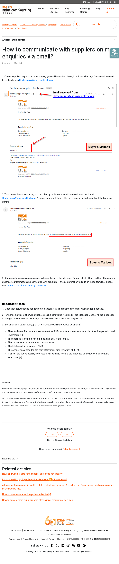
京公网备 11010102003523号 (98, 539)
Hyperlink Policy (47, 539)
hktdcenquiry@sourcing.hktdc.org (36, 80)
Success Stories (54, 10)
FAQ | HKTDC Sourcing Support (33, 25)
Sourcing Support (9, 25)
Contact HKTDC (45, 530)
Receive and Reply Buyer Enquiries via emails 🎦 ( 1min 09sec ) (34, 479)
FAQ (97, 8)
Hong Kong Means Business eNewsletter (91, 530)
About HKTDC (30, 530)
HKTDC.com (16, 530)
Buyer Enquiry (22, 28)
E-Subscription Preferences (59, 535)
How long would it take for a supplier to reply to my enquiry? (32, 473)
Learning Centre (85, 10)
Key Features (69, 10)
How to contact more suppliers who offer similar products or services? (38, 500)
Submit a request (71, 449)
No (67, 434)
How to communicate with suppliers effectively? (26, 494)
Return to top (9, 458)
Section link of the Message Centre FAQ (28, 285)
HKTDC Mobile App (62, 530)
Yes (52, 434)
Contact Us (110, 10)
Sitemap (60, 539)
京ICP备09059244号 (75, 539)
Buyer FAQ (52, 25)
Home (42, 8)
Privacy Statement (30, 539)
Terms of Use (14, 539)
